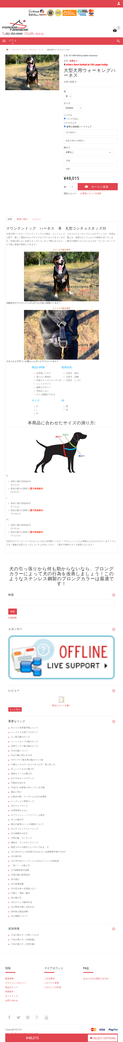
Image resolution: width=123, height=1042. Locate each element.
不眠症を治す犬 (18, 783)
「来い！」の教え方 (20, 865)
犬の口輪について (19, 750)
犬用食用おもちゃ (19, 810)
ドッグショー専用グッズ (22, 801)
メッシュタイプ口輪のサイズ (24, 741)
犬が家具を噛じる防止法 (22, 907)
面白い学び (16, 792)
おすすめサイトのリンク (22, 778)
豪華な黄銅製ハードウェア (79, 126)
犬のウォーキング (19, 805)
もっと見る (15, 709)
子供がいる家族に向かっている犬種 (28, 787)
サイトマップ (11, 996)
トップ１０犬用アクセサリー (24, 732)
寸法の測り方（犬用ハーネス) (25, 935)
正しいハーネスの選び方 (22, 769)
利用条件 (9, 991)
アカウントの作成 (52, 987)
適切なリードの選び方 (21, 773)
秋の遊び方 (16, 897)
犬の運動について (19, 916)
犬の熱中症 (16, 856)
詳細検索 (12, 617)
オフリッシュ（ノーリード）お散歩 (28, 815)
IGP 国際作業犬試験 (20, 870)
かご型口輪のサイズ (20, 737)
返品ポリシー (11, 987)
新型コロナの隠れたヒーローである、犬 (30, 847)
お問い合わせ (36, 33)
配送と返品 (22, 219)
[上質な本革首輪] (61, 334)
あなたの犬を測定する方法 (95, 978)
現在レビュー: (70, 193)
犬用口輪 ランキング (21, 838)
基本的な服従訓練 (19, 911)
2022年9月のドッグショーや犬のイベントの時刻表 (35, 861)
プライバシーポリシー (15, 983)
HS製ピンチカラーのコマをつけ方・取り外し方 (33, 764)
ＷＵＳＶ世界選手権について (24, 727)
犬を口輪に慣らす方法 (21, 755)
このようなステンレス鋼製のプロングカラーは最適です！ (61, 578)
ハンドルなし (72, 118)
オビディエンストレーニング (24, 828)
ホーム (7, 50)
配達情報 (9, 978)
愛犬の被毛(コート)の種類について (27, 824)
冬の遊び (15, 879)
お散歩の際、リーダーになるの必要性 (29, 796)
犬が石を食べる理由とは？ (23, 888)
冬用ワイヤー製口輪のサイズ (24, 746)
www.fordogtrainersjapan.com (22, 1033)
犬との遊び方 (17, 819)
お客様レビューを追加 (90, 193)
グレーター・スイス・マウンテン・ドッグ (28, 50)
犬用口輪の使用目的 (20, 875)
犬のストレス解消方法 (21, 902)
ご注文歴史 (49, 978)
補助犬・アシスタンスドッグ (24, 842)
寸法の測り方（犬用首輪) (23, 939)
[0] (115, 31)
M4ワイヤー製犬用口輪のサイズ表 (27, 760)
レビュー (37, 219)
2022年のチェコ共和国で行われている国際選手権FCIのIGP (38, 852)
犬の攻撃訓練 (17, 884)
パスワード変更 (51, 983)
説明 (10, 219)
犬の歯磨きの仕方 (19, 833)
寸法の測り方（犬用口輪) (23, 944)
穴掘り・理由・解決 (20, 893)
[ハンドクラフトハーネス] (61, 276)
